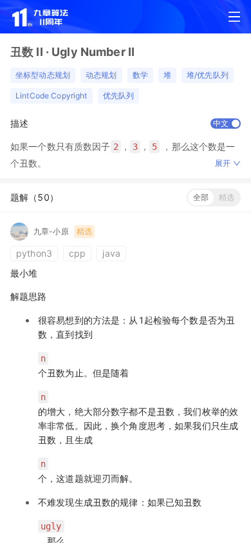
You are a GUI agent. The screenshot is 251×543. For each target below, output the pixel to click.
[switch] (225, 123)
